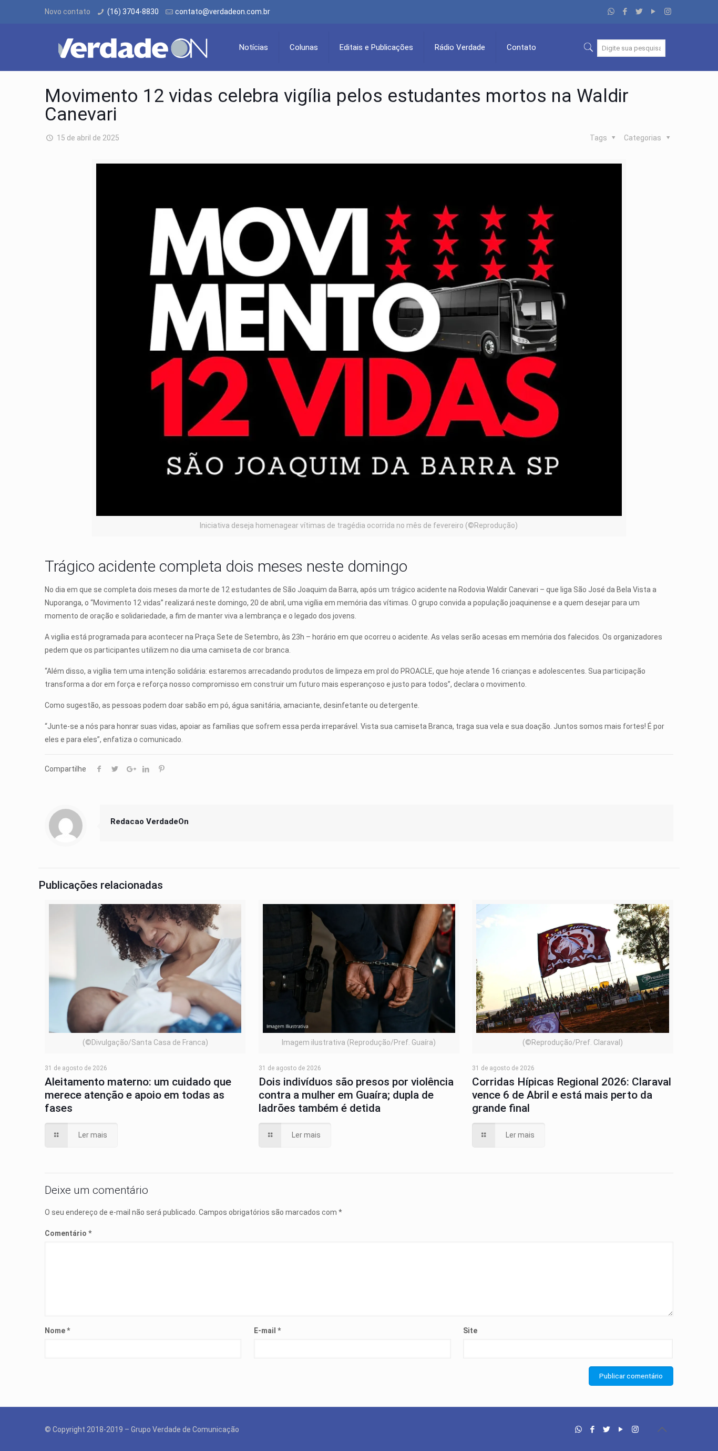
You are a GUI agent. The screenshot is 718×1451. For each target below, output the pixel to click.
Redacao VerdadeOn (149, 821)
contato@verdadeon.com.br (222, 11)
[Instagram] (667, 11)
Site (470, 1330)
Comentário (68, 1233)
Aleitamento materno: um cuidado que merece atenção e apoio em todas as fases (138, 1094)
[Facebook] (625, 11)
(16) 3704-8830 (133, 11)
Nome (57, 1330)
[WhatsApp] (611, 11)
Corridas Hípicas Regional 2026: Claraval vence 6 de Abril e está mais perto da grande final (571, 1094)
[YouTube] (653, 11)
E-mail (267, 1330)
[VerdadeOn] (134, 47)
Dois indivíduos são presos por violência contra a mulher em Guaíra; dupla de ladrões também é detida (356, 1094)
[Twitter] (639, 11)
